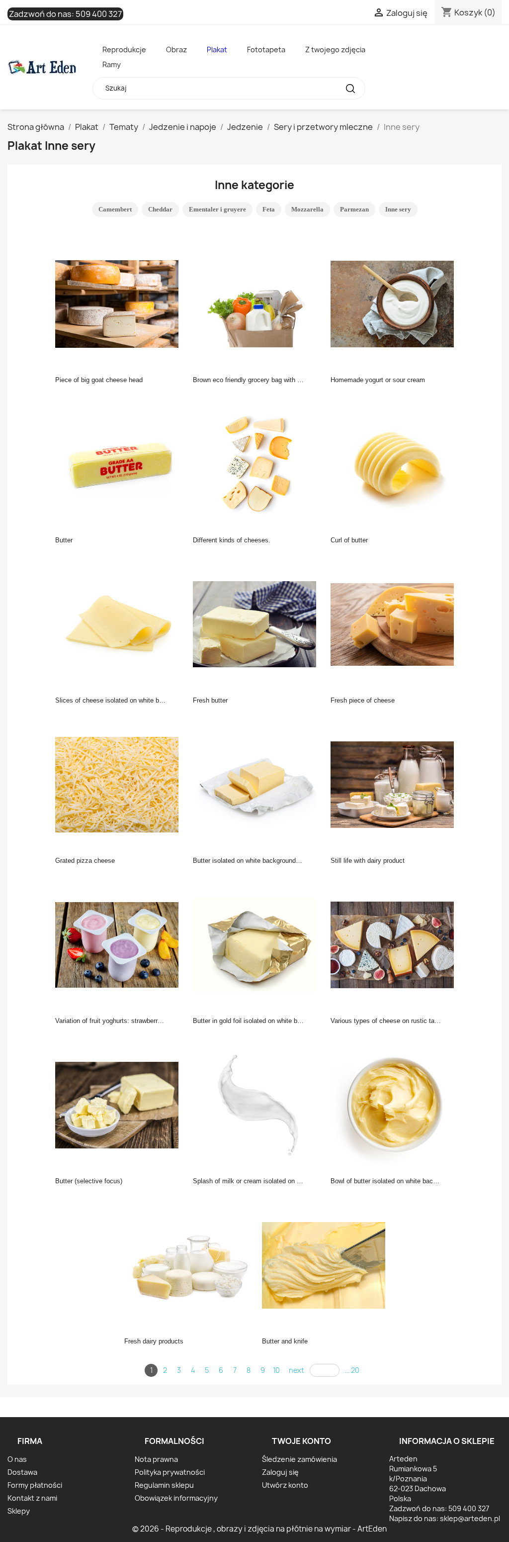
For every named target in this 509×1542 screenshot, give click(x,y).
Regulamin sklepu (164, 1485)
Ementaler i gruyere (217, 209)
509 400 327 (99, 13)
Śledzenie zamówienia (299, 1459)
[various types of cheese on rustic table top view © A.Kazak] (395, 944)
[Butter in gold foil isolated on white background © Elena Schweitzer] (257, 944)
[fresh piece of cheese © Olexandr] (395, 623)
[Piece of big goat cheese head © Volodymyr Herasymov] (119, 303)
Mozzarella (307, 209)
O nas (17, 1459)
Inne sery (398, 209)
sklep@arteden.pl (470, 1518)
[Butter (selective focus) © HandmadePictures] (119, 1104)
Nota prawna (156, 1459)
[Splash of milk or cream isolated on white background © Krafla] (257, 1104)
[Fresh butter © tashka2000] (257, 623)
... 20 (352, 1370)
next (296, 1370)
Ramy (111, 64)
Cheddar (160, 209)
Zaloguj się (280, 1472)
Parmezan (354, 209)
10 (276, 1370)
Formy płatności (34, 1485)
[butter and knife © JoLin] (326, 1264)
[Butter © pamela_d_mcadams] (119, 463)
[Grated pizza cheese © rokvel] (119, 783)
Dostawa (22, 1472)
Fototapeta (266, 49)
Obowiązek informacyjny (176, 1498)
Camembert (115, 209)
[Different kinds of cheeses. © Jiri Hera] (257, 463)
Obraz (176, 49)
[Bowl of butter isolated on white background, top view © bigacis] (395, 1104)
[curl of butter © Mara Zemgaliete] (395, 463)
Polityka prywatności (170, 1472)
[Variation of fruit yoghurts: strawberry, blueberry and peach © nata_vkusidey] (119, 944)
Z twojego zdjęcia (335, 49)
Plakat (217, 49)
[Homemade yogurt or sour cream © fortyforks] (395, 303)
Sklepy (18, 1511)
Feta (268, 209)
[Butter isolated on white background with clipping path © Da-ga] (257, 783)
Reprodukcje (124, 49)
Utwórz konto (285, 1485)
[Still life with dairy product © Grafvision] (395, 783)
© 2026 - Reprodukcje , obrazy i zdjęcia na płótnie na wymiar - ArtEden (259, 1529)
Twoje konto (301, 1441)
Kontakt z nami (32, 1498)
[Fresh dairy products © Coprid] (189, 1264)
